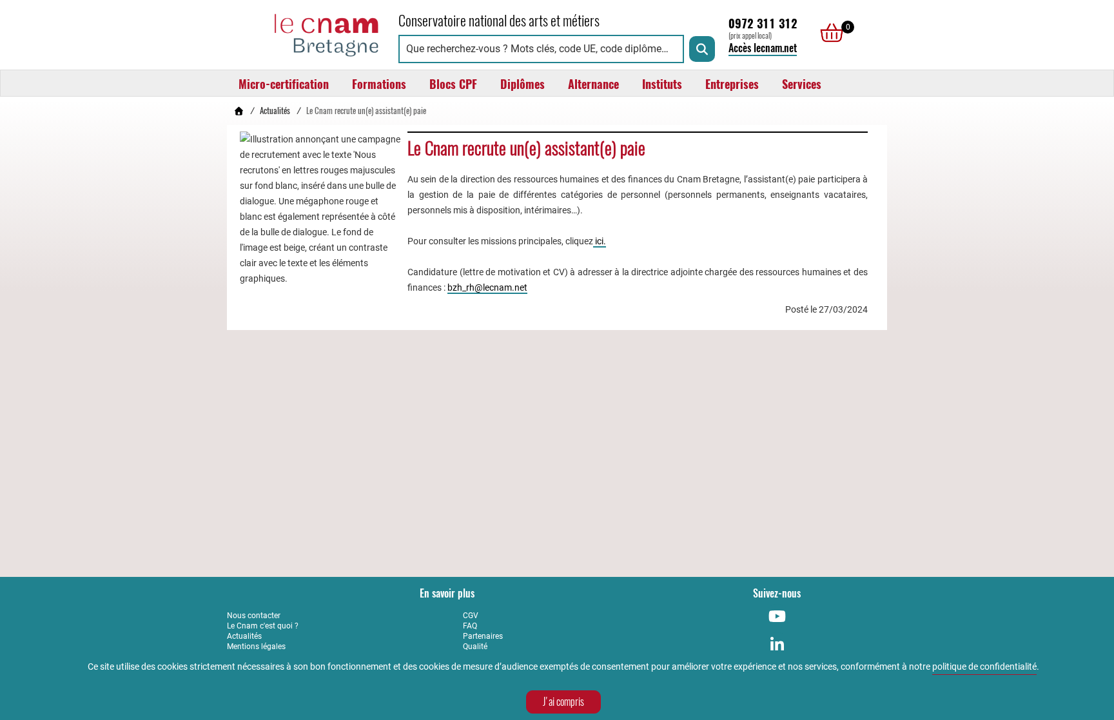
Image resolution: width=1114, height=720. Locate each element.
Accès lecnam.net (762, 48)
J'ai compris (563, 701)
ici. (599, 241)
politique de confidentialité (984, 666)
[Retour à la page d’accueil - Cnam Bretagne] (238, 110)
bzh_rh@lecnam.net (487, 287)
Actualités (275, 110)
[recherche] (702, 49)
